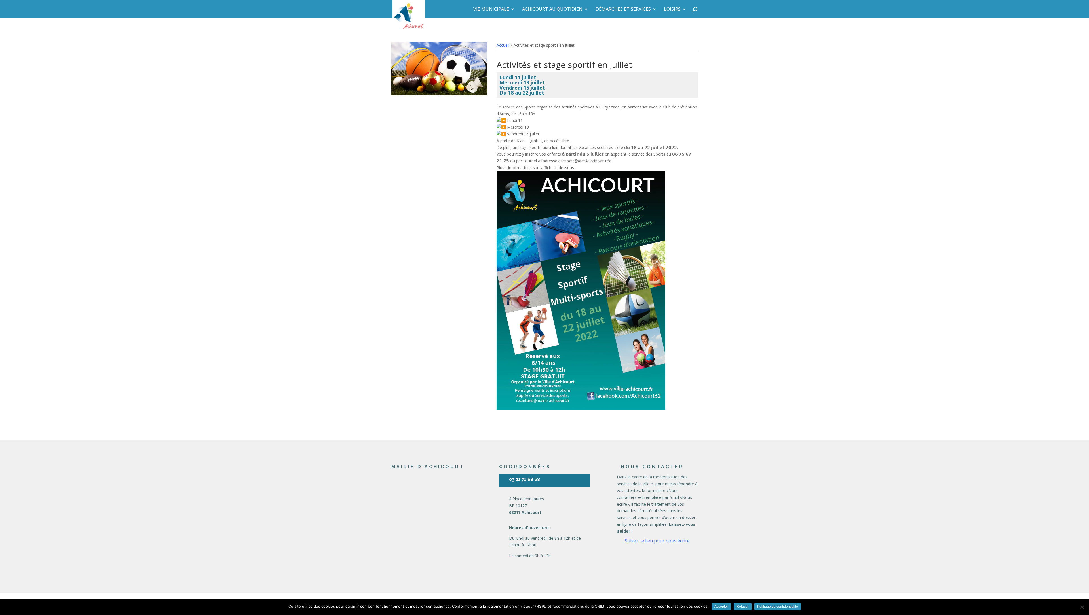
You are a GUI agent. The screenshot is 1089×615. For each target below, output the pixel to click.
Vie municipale (491, 9)
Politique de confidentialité (777, 606)
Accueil (503, 45)
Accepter (721, 606)
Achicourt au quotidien (552, 9)
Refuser (742, 606)
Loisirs (672, 9)
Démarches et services (623, 9)
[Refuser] (1082, 607)
